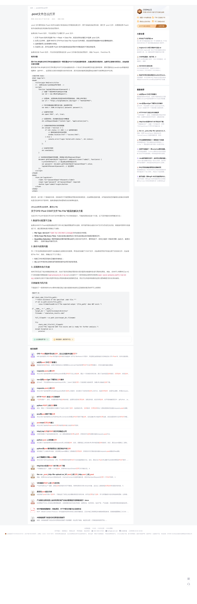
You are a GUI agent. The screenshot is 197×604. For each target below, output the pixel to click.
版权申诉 (148, 534)
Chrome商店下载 (122, 534)
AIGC (53, 19)
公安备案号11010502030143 (15, 534)
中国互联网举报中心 (110, 534)
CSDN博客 (109, 528)
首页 (31, 8)
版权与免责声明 (141, 534)
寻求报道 (79, 531)
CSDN (94, 528)
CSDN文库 (101, 528)
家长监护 (90, 534)
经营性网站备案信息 (60, 534)
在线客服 (124, 531)
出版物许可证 (156, 534)
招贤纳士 (65, 531)
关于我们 (57, 531)
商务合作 (72, 531)
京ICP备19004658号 (30, 534)
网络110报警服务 (99, 534)
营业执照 (163, 534)
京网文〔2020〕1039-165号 (46, 534)
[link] (31, 8)
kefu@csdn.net (112, 531)
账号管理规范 (131, 534)
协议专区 (87, 531)
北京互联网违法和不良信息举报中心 (77, 534)
